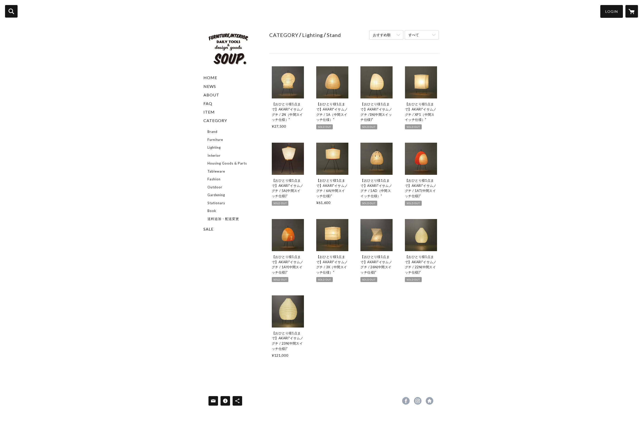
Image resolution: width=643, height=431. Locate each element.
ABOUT (211, 94)
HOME (210, 77)
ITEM (209, 112)
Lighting (214, 147)
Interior (214, 155)
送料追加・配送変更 (223, 219)
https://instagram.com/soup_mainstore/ (417, 401)
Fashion (214, 179)
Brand (212, 132)
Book (211, 211)
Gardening (216, 195)
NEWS (209, 86)
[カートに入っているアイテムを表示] (631, 11)
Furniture (215, 140)
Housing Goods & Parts (227, 163)
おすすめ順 (382, 35)
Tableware (216, 171)
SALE (208, 229)
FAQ (207, 103)
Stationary (216, 203)
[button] (611, 11)
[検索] (11, 11)
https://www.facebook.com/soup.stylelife (406, 401)
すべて (413, 35)
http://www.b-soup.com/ (429, 401)
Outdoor (214, 187)
